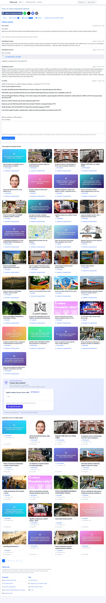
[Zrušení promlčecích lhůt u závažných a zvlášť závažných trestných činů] (14, 338)
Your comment (6, 119)
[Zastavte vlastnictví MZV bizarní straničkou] (40, 186)
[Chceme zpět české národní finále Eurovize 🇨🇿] (92, 313)
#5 (93, 66)
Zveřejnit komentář (8, 138)
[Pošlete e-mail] (32, 13)
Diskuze (39, 18)
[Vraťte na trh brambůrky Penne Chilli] (40, 287)
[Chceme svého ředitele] (92, 262)
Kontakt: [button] (39, 2)
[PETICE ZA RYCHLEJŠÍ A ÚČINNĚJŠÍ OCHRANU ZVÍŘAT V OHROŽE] (14, 211)
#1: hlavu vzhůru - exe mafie (13, 56)
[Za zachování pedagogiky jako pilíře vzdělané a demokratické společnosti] (40, 313)
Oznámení (15, 18)
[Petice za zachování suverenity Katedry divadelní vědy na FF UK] (66, 313)
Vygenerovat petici (15, 406)
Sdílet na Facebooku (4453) (13, 13)
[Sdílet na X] (28, 13)
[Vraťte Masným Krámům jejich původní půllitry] (66, 262)
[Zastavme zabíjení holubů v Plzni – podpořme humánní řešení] (92, 211)
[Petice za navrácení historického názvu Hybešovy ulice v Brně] (66, 237)
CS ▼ (22, 2)
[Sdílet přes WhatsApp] (24, 13)
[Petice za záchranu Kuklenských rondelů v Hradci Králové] (14, 287)
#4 (93, 49)
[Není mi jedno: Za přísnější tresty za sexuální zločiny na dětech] (14, 161)
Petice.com (13, 2)
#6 (93, 81)
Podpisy (27, 18)
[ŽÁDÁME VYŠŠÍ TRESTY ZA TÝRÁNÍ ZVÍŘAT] (92, 161)
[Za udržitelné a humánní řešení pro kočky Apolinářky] (40, 161)
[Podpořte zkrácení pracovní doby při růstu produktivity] (92, 237)
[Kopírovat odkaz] (36, 13)
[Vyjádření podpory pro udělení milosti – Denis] (66, 211)
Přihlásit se (82, 2)
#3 (93, 41)
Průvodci (5, 577)
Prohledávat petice (31, 2)
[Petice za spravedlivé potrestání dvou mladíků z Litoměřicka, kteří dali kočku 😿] (14, 364)
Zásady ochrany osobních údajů (54, 18)
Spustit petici (91, 2)
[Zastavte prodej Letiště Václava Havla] (66, 287)
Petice (5, 18)
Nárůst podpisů (7, 22)
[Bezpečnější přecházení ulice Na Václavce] (40, 237)
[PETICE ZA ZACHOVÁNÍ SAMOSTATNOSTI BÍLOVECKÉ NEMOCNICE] (14, 262)
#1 (93, 25)
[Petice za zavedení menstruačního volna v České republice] (66, 338)
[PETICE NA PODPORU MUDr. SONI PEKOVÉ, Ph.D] (14, 186)
